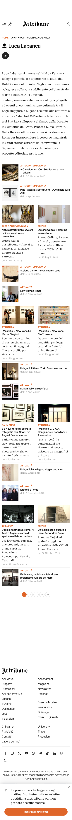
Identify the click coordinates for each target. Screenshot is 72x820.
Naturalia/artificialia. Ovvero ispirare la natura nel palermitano (17, 233)
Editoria (6, 698)
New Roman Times (30, 290)
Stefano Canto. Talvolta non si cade (40, 270)
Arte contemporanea (33, 165)
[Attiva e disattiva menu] (4, 24)
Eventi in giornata (48, 717)
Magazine (43, 684)
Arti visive (7, 679)
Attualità (26, 287)
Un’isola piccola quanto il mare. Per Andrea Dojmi (52, 531)
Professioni (8, 689)
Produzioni (44, 736)
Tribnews (7, 526)
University (44, 726)
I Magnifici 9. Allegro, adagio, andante (41, 469)
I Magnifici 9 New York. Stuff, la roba (51, 332)
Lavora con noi (11, 741)
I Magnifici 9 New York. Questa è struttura (43, 368)
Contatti (6, 736)
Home (5, 37)
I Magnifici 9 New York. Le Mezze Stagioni (16, 332)
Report (42, 226)
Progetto (7, 684)
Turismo (6, 703)
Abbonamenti (46, 679)
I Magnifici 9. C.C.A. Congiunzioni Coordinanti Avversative (52, 432)
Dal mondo (8, 425)
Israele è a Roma (29, 489)
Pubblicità (7, 731)
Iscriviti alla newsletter (36, 811)
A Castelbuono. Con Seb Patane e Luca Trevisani (42, 171)
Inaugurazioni (46, 707)
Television (8, 718)
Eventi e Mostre (47, 702)
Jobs (4, 713)
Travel (41, 731)
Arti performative (12, 694)
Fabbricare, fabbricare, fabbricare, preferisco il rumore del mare (39, 576)
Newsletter (44, 689)
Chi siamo (7, 726)
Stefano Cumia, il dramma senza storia (52, 231)
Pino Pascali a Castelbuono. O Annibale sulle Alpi (45, 191)
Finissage (43, 712)
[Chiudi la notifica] (69, 787)
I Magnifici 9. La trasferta (34, 388)
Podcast (43, 694)
